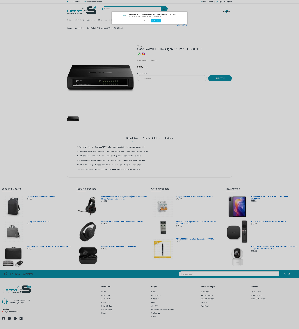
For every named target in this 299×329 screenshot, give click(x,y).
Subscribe (155, 21)
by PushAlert (182, 25)
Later (144, 21)
